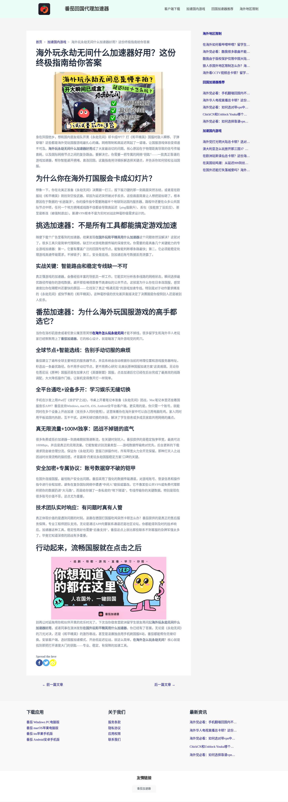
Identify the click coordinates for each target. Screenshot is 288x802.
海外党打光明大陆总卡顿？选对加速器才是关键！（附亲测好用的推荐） (226, 141)
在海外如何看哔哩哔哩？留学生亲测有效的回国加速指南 (226, 44)
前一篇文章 (52, 684)
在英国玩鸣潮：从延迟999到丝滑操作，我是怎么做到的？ (226, 163)
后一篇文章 (164, 684)
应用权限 (114, 733)
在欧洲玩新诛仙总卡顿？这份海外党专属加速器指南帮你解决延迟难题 (226, 156)
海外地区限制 (249, 9)
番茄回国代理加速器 (87, 8)
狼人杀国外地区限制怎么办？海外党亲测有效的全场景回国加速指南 (226, 65)
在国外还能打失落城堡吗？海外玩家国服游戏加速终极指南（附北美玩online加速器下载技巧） (226, 170)
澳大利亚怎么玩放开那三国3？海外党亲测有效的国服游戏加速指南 (226, 149)
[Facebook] (39, 662)
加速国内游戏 (195, 9)
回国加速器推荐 (222, 9)
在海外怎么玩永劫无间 (108, 333)
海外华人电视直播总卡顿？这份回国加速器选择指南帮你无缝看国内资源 (226, 100)
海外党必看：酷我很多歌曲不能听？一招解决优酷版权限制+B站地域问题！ (226, 51)
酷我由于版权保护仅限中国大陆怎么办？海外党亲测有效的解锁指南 (226, 58)
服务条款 (114, 722)
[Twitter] (46, 662)
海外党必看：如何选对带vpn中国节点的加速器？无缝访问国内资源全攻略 (226, 107)
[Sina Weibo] (53, 662)
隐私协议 (114, 728)
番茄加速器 (144, 788)
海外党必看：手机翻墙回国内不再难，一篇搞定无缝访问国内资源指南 (226, 93)
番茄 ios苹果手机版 (39, 733)
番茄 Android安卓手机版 (43, 739)
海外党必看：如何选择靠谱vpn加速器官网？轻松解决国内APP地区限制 (226, 121)
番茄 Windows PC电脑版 (42, 722)
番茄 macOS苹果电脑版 (42, 728)
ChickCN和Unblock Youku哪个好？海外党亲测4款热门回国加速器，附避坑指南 (226, 114)
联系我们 (114, 739)
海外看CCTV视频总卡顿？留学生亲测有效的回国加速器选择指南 (226, 72)
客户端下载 (172, 9)
